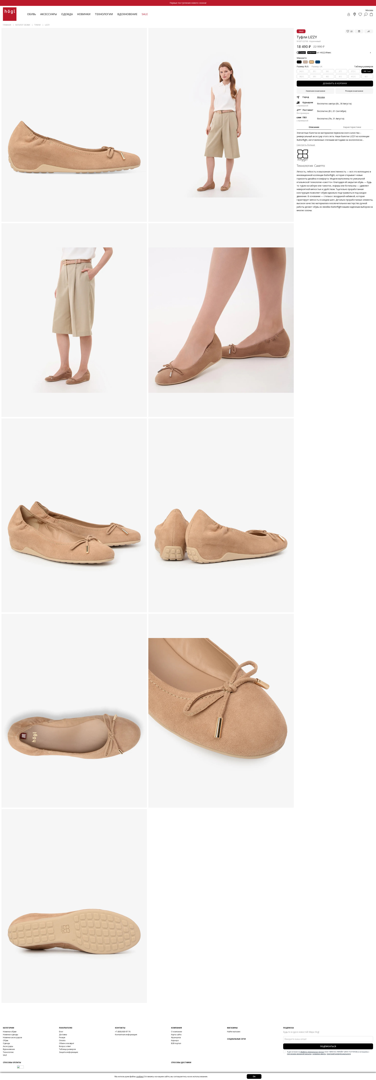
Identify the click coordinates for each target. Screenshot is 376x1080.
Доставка (63, 1034)
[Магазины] (354, 14)
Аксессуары (48, 14)
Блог (61, 1031)
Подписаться (328, 1046)
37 (340, 71)
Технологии (8, 1052)
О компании (176, 1031)
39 (314, 76)
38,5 (301, 76)
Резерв (62, 1037)
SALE (5, 1055)
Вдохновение (127, 14)
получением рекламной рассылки (299, 1054)
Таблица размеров (67, 1049)
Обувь (31, 14)
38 (367, 71)
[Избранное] (360, 14)
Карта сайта (176, 1034)
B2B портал (176, 1043)
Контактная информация (126, 1034)
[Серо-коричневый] (305, 62)
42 (366, 76)
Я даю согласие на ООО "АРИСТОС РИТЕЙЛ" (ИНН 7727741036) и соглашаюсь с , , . (328, 1053)
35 (314, 71)
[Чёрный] (299, 62)
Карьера (175, 1040)
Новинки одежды (10, 1034)
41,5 (353, 76)
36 (327, 71)
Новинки (83, 14)
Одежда (67, 14)
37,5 (353, 71)
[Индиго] (317, 62)
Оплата (62, 1040)
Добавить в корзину (335, 83)
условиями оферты (319, 1054)
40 (327, 76)
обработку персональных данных (312, 1052)
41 (340, 76)
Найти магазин (233, 1031)
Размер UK (317, 66)
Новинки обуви (9, 1031)
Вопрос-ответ (65, 1046)
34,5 (301, 71)
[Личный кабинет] (349, 14)
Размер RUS (303, 66)
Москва (321, 97)
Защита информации (68, 1052)
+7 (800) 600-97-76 (122, 1031)
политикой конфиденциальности (339, 1054)
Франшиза (176, 1037)
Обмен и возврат (66, 1043)
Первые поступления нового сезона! (188, 2)
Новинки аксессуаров (12, 1037)
